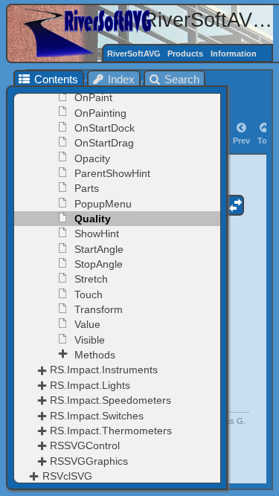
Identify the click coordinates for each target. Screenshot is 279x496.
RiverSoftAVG (134, 53)
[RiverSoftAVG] (92, 32)
